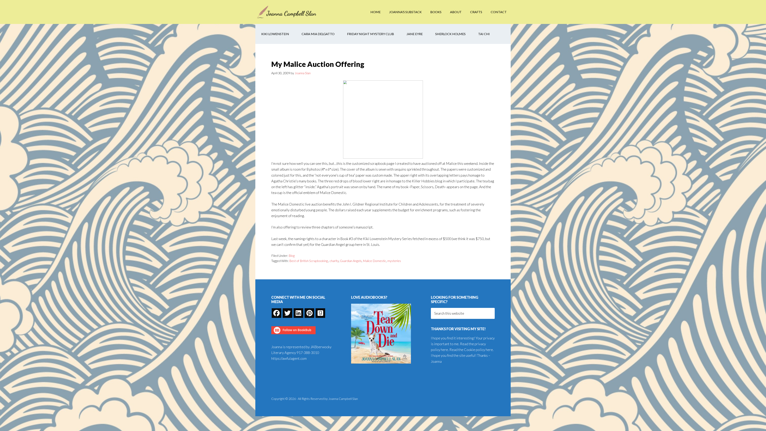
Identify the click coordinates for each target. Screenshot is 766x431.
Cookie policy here (478, 349)
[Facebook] (276, 313)
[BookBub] (293, 335)
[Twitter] (287, 313)
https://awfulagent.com (289, 358)
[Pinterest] (309, 313)
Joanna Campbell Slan (287, 12)
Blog (292, 255)
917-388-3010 (308, 352)
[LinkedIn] (298, 313)
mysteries (394, 261)
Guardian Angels (351, 261)
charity (334, 261)
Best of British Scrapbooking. (308, 261)
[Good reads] (320, 313)
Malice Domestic (374, 261)
